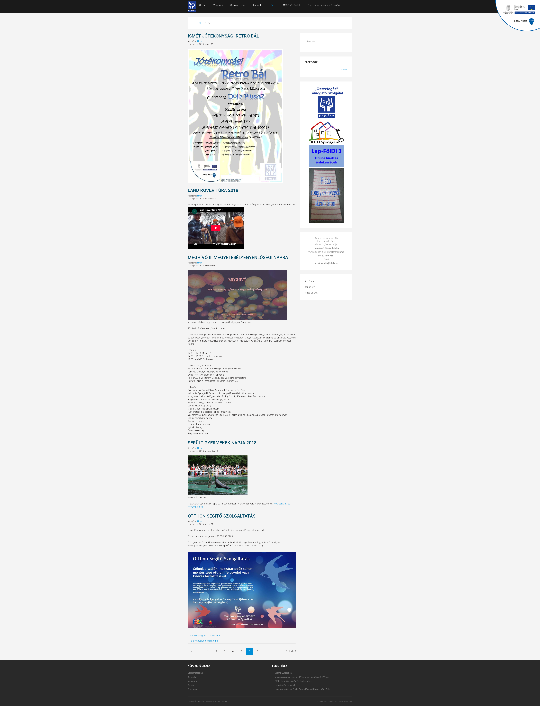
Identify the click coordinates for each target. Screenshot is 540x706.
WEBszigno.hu (221, 701)
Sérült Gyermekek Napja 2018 (222, 442)
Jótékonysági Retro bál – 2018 (205, 635)
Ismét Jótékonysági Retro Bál (223, 36)
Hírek (199, 41)
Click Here (344, 69)
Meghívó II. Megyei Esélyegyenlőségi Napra (238, 257)
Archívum (309, 281)
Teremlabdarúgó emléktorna (204, 640)
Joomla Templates (324, 701)
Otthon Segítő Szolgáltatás (222, 516)
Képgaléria (310, 287)
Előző (200, 651)
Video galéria (311, 292)
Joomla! (201, 701)
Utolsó (273, 651)
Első (191, 651)
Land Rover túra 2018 (213, 190)
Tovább (266, 651)
